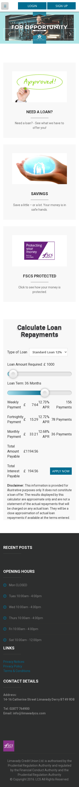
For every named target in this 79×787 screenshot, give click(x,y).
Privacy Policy (12, 666)
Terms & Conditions (16, 671)
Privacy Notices (13, 661)
